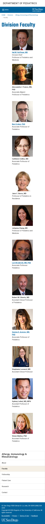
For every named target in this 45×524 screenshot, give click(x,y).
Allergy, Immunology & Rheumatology (26, 15)
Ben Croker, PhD (18, 124)
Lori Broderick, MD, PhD (21, 263)
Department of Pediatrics (20, 3)
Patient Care (6, 480)
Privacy (14, 516)
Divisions (10, 15)
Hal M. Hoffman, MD (20, 52)
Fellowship (6, 474)
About (4, 463)
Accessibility (6, 516)
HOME (3, 15)
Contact (4, 492)
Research (5, 486)
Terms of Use (24, 516)
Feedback (34, 516)
